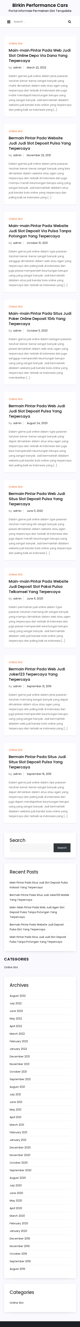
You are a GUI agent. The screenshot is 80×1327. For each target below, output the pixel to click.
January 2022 (18, 1049)
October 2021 (18, 1072)
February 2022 (19, 1041)
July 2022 (16, 1003)
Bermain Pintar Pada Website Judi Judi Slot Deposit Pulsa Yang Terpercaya (40, 143)
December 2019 (20, 1238)
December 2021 (20, 1056)
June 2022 (16, 1011)
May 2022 (16, 1018)
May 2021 (15, 1109)
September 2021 (20, 1079)
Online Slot (16, 43)
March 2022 (17, 1034)
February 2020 (19, 1223)
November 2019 (20, 1246)
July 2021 (15, 1094)
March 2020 (17, 1216)
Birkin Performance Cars (40, 5)
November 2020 (20, 1155)
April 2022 (16, 1026)
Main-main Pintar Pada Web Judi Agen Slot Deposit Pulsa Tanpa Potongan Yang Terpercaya (37, 912)
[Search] (69, 21)
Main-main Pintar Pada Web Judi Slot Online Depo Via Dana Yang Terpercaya (40, 55)
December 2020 (20, 1147)
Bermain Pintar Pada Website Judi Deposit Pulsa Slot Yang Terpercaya (37, 927)
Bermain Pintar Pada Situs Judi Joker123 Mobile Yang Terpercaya (39, 897)
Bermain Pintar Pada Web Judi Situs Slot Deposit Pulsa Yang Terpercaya (37, 499)
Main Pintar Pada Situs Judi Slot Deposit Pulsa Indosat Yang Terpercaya (39, 885)
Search (17, 840)
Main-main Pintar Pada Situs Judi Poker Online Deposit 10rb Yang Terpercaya (40, 318)
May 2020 (16, 1200)
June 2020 (16, 1193)
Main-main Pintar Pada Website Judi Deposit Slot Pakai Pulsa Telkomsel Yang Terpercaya (38, 586)
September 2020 (20, 1170)
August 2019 (17, 1269)
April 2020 (16, 1208)
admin (17, 67)
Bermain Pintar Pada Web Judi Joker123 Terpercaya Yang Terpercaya (37, 674)
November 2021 (19, 1064)
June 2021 (16, 1102)
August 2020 (18, 1178)
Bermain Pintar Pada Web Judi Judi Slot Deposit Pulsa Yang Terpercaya (37, 411)
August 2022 (18, 996)
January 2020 (18, 1231)
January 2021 (18, 1140)
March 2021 (17, 1125)
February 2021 (18, 1132)
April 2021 (15, 1117)
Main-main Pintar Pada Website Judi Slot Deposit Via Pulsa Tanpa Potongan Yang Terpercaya (40, 231)
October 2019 (18, 1254)
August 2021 (17, 1087)
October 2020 (19, 1163)
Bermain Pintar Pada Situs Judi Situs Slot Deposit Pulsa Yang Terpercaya (37, 762)
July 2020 (16, 1185)
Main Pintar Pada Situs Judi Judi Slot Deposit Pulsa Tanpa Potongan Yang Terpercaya (38, 939)
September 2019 (20, 1261)
